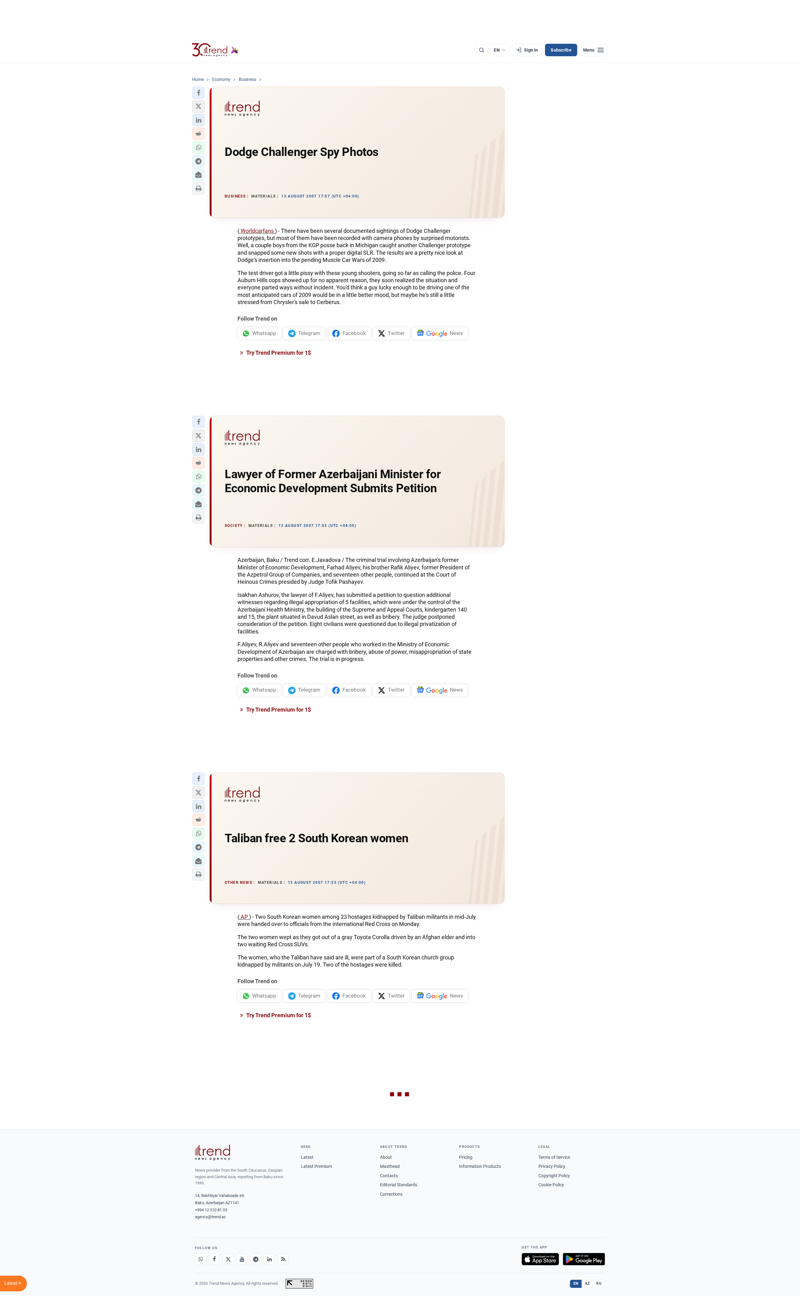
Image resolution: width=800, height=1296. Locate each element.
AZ (587, 1283)
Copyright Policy (554, 1175)
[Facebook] (214, 1259)
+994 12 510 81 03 (211, 1210)
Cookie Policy (551, 1184)
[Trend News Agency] (212, 1152)
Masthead (390, 1166)
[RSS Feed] (283, 1259)
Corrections (391, 1194)
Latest (307, 1157)
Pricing (465, 1157)
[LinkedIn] (269, 1259)
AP (244, 916)
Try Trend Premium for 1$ (278, 352)
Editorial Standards (398, 1184)
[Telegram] (255, 1259)
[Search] (481, 50)
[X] (228, 1259)
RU (599, 1283)
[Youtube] (242, 1259)
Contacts (389, 1175)
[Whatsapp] (200, 1259)
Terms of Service (554, 1157)
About (386, 1157)
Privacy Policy (551, 1166)
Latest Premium (316, 1166)
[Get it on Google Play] (584, 1259)
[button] (198, 93)
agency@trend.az (210, 1216)
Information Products (480, 1166)
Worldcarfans (257, 231)
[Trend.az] (215, 50)
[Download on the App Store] (540, 1259)
